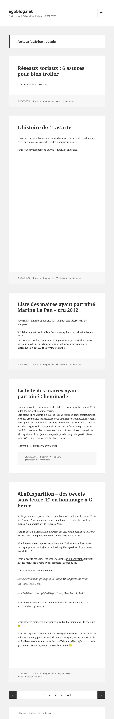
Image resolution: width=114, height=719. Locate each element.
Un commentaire (66, 101)
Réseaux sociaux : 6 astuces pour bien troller (51, 71)
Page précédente (13, 695)
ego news (49, 101)
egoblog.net (21, 11)
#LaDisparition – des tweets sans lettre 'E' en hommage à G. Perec (56, 500)
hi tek (57, 673)
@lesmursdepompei (34, 641)
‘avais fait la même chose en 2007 (37, 320)
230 (69, 694)
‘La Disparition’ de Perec (44, 531)
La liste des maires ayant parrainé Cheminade (48, 393)
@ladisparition (74, 558)
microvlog (66, 673)
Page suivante (101, 695)
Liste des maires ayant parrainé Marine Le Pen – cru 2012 (56, 307)
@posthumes (42, 637)
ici (39, 602)
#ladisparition (70, 547)
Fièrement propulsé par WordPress (34, 713)
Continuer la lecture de (32, 84)
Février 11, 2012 (74, 593)
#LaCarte (72, 149)
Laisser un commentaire (70, 278)
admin (38, 101)
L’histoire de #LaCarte (44, 127)
